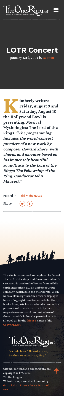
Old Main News (31, 196)
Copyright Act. (12, 324)
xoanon (48, 57)
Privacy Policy (28, 385)
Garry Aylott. (11, 385)
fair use (31, 320)
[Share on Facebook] (30, 203)
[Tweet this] (22, 203)
